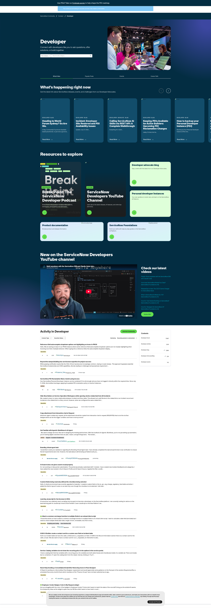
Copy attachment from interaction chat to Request (57, 413)
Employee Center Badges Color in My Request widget (60, 585)
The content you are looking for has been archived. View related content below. (84, 8)
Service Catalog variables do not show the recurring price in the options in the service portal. (71, 551)
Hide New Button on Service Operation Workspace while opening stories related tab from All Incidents (75, 396)
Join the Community (128, 331)
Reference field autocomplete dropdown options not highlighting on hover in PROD (68, 344)
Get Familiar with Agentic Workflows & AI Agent (56, 430)
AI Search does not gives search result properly (56, 465)
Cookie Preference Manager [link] (132, 596)
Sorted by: (113, 338)
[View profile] (60, 355)
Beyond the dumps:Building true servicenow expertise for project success (65, 362)
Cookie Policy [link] (114, 596)
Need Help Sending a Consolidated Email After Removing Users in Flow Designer (68, 568)
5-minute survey (78, 3)
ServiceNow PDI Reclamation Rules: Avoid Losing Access (60, 379)
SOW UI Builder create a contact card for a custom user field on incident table (66, 533)
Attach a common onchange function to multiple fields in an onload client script (69, 516)
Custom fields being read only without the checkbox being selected (63, 482)
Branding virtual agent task (49, 447)
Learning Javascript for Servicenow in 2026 (55, 499)
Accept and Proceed (154, 602)
